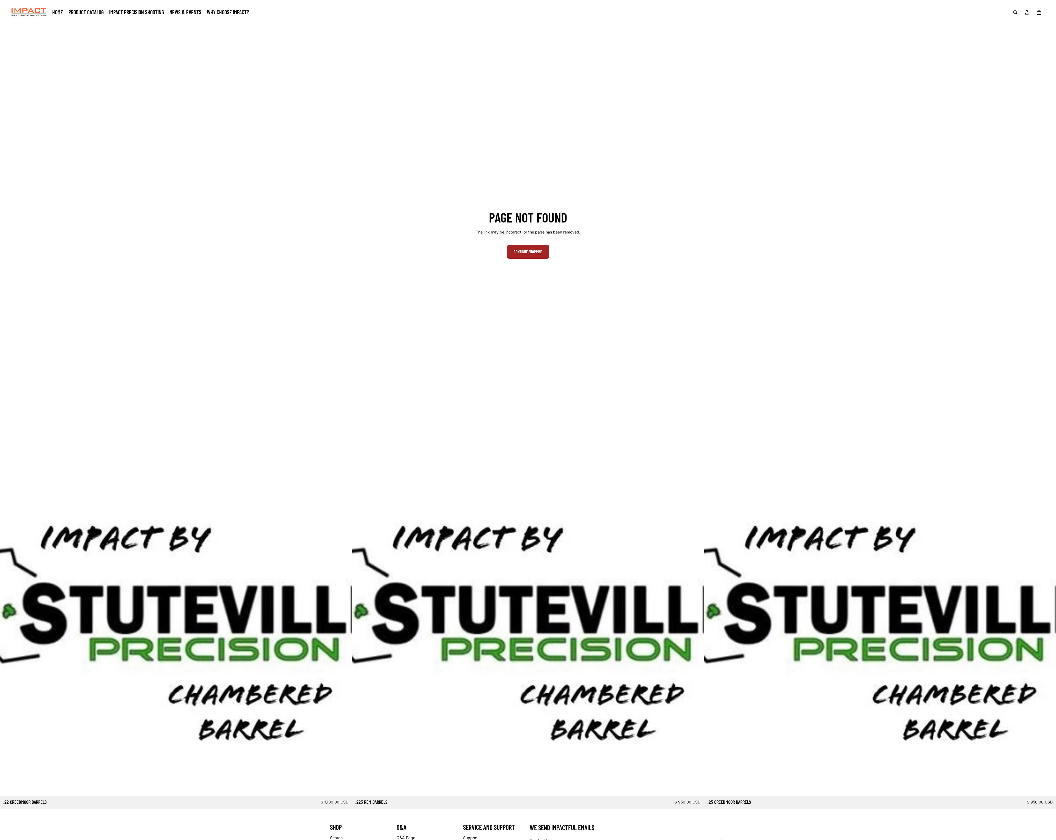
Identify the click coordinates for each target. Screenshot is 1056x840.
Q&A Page (406, 837)
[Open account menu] (1027, 12)
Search (336, 837)
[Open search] (1015, 12)
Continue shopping (528, 251)
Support (470, 837)
